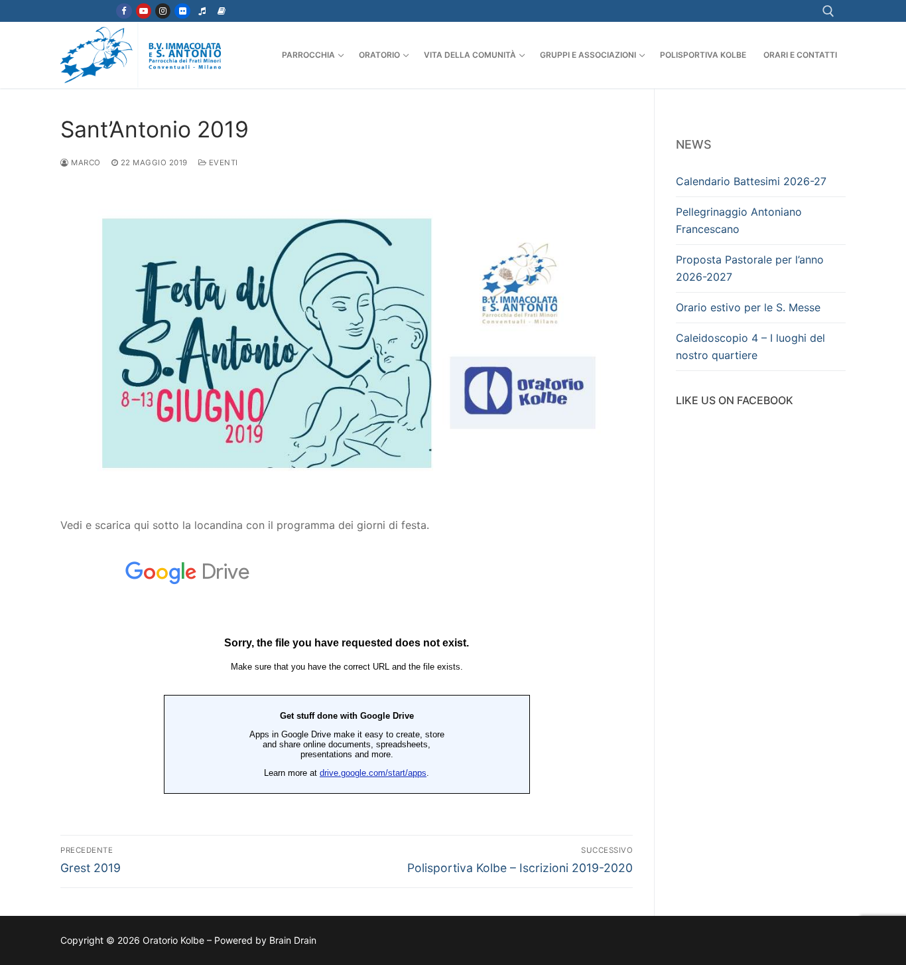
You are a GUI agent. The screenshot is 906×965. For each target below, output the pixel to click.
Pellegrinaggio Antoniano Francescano (739, 220)
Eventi (222, 162)
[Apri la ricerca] (828, 11)
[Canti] (202, 11)
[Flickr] (182, 11)
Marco (85, 162)
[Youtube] (143, 11)
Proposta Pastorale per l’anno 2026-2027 (750, 268)
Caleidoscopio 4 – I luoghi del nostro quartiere (750, 346)
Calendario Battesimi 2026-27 (751, 181)
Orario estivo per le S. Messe (748, 307)
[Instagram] (162, 11)
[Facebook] (123, 11)
